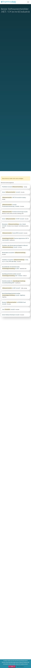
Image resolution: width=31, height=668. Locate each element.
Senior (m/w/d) (11, 192)
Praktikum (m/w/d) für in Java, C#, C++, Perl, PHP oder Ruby (15, 260)
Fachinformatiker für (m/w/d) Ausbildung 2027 (13, 281)
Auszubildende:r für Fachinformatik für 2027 (10, 267)
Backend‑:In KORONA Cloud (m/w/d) (14, 303)
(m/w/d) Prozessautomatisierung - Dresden (10, 205)
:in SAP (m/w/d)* (11, 288)
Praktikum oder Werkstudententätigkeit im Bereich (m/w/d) (15, 246)
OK (12, 666)
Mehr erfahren (20, 666)
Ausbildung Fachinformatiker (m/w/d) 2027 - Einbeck (12, 274)
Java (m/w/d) (8, 309)
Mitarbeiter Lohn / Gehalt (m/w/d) (14, 225)
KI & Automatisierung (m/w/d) (14, 211)
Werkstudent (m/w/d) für (13, 252)
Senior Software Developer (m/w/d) (10, 314)
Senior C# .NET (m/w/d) (13, 218)
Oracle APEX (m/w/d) (12, 233)
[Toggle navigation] (28, 2)
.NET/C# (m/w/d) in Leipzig (14, 197)
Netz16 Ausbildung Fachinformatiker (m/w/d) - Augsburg (13, 294)
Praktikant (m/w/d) (12, 186)
